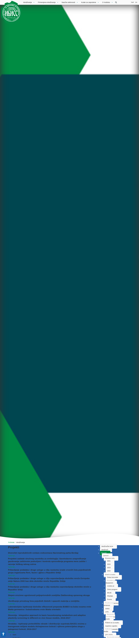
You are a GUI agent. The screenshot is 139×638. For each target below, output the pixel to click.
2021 (109, 561)
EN (136, 2)
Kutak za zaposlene (88, 2)
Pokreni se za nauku (112, 622)
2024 (109, 564)
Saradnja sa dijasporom (110, 582)
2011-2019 (108, 635)
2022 (109, 571)
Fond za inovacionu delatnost (111, 604)
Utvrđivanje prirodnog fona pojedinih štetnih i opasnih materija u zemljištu (43, 601)
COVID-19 (110, 586)
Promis (109, 599)
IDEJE (109, 593)
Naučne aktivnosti (68, 2)
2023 (109, 567)
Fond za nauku (110, 574)
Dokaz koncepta (112, 577)
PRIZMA (110, 596)
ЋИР (132, 2)
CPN (107, 612)
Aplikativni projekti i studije (111, 630)
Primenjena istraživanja (47, 2)
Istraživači (104, 550)
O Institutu (106, 2)
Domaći (106, 555)
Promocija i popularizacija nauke (110, 617)
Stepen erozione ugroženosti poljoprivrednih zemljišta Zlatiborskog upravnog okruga (49, 595)
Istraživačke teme (107, 546)
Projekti (104, 553)
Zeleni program (112, 589)
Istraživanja (27, 2)
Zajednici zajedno (111, 626)
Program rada (109, 558)
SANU (107, 608)
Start (14, 635)
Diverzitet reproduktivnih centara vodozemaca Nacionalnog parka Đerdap (43, 553)
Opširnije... (12, 556)
